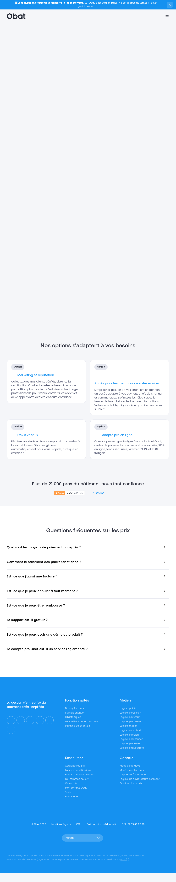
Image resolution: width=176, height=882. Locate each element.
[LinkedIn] (11, 720)
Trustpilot (97, 493)
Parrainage (71, 796)
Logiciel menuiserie (131, 730)
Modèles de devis (130, 765)
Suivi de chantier (75, 712)
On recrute (71, 783)
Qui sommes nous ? (77, 779)
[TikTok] (11, 730)
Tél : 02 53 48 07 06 (133, 824)
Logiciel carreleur (130, 735)
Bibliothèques (73, 717)
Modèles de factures (132, 770)
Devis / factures (74, 708)
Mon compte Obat (76, 788)
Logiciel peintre (128, 708)
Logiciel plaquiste (130, 743)
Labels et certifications (78, 770)
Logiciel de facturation (133, 774)
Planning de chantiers (78, 726)
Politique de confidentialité (102, 824)
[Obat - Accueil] (16, 16)
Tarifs (68, 792)
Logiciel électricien (130, 712)
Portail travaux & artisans (79, 774)
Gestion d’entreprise (131, 783)
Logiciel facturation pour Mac (82, 721)
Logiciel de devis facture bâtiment (140, 779)
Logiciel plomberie (130, 721)
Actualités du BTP (75, 765)
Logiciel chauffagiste (132, 748)
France (69, 838)
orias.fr (123, 859)
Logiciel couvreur (130, 717)
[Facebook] (21, 720)
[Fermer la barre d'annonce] (170, 5)
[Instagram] (49, 720)
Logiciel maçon (128, 726)
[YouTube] (40, 720)
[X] (30, 720)
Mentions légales (61, 824)
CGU (78, 824)
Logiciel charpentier (131, 739)
